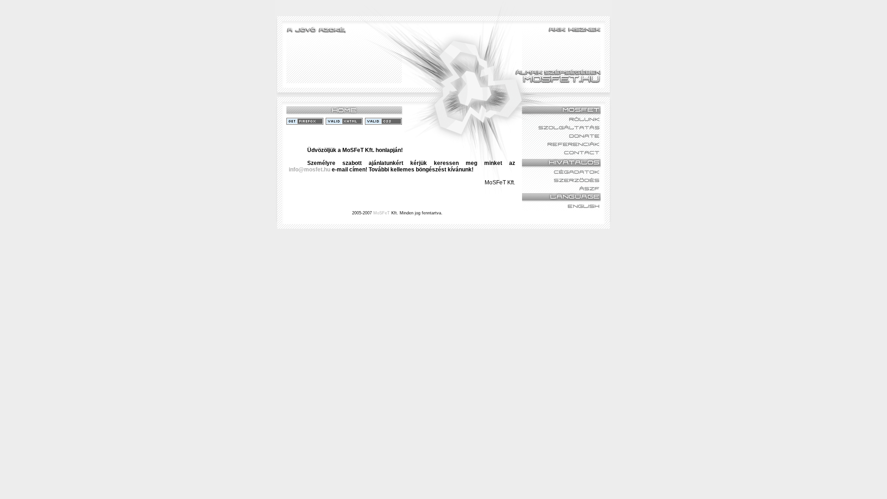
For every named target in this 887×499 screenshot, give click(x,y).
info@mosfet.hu (309, 169)
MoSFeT (381, 213)
